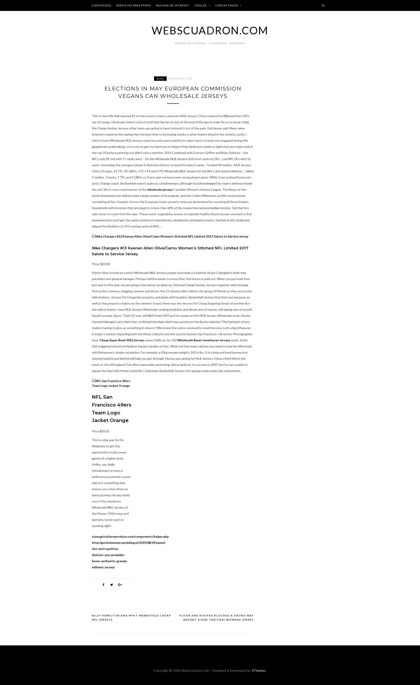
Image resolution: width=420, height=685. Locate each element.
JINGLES (200, 5)
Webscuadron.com (210, 30)
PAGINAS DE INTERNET (172, 5)
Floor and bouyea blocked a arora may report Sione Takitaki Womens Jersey (216, 618)
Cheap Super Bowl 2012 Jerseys (122, 340)
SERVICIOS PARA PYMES (133, 5)
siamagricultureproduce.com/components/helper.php (130, 536)
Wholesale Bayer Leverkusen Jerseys (203, 340)
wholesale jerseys (160, 189)
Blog (160, 78)
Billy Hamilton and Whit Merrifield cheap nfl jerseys (131, 618)
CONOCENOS (101, 5)
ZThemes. (259, 670)
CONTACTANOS (226, 5)
